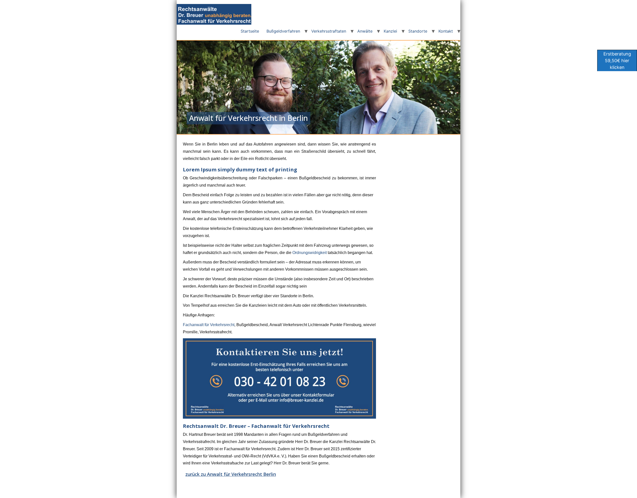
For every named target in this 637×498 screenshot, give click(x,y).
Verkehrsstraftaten (328, 31)
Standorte (417, 31)
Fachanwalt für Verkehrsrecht (208, 325)
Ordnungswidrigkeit (309, 252)
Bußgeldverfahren (283, 31)
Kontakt (445, 31)
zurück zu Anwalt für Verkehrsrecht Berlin (230, 474)
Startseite (250, 31)
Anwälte (364, 31)
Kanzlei (390, 31)
